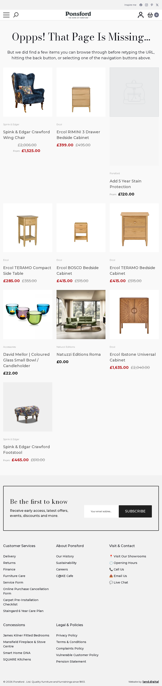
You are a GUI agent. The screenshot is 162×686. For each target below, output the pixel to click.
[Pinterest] (151, 4)
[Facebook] (140, 4)
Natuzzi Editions (66, 346)
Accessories (9, 346)
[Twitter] (157, 4)
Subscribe (135, 511)
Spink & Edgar (11, 124)
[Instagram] (146, 4)
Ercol (59, 124)
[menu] (6, 15)
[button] (16, 15)
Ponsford (115, 173)
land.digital (151, 681)
